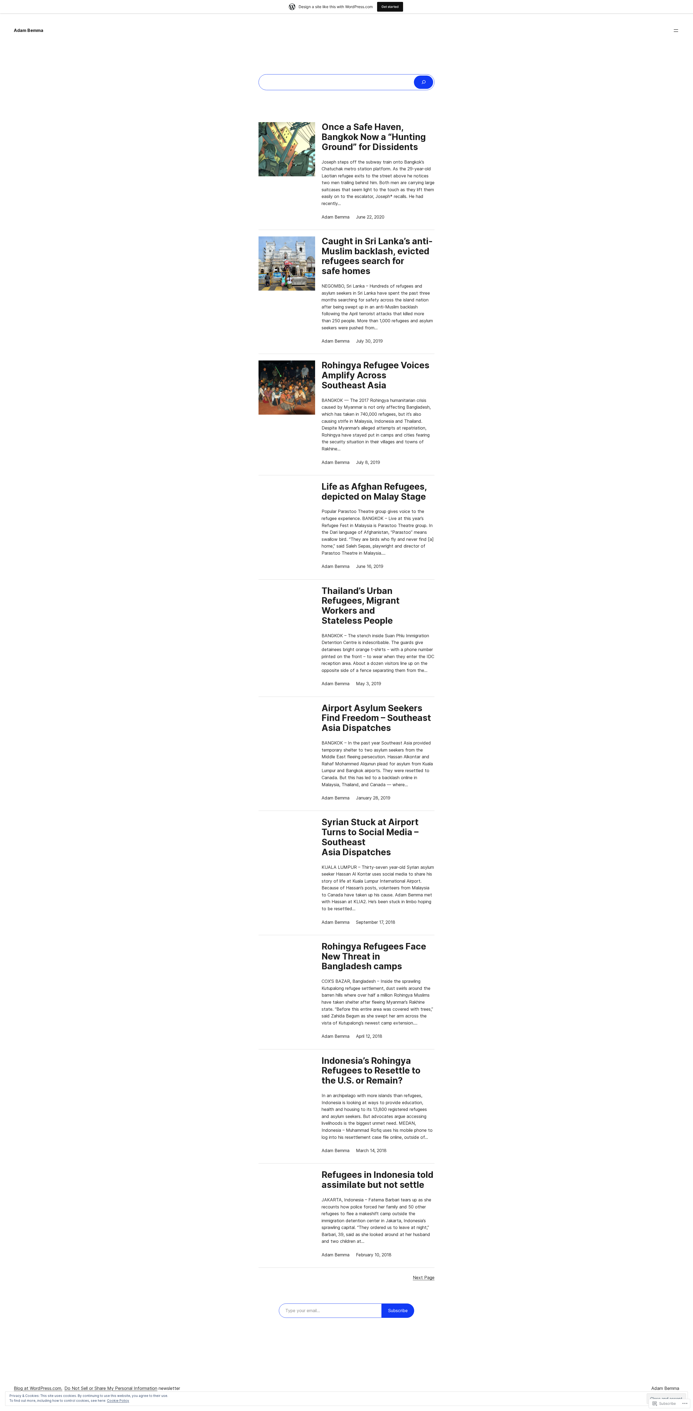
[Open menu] (676, 30)
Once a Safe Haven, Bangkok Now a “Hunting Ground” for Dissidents (374, 137)
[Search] (423, 82)
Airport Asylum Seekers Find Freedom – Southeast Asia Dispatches (376, 718)
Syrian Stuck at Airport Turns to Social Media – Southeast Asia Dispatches (370, 837)
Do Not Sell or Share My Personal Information (110, 1388)
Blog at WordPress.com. (38, 1388)
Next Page (423, 1277)
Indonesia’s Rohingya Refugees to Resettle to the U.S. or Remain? (371, 1071)
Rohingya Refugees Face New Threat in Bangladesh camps (374, 956)
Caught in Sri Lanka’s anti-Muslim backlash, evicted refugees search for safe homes (377, 256)
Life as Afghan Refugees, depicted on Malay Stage (374, 492)
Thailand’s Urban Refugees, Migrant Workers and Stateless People (361, 606)
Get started (390, 7)
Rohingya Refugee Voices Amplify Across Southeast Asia (375, 375)
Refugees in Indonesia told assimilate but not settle (377, 1180)
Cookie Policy (118, 1401)
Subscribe (398, 1310)
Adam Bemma (28, 30)
